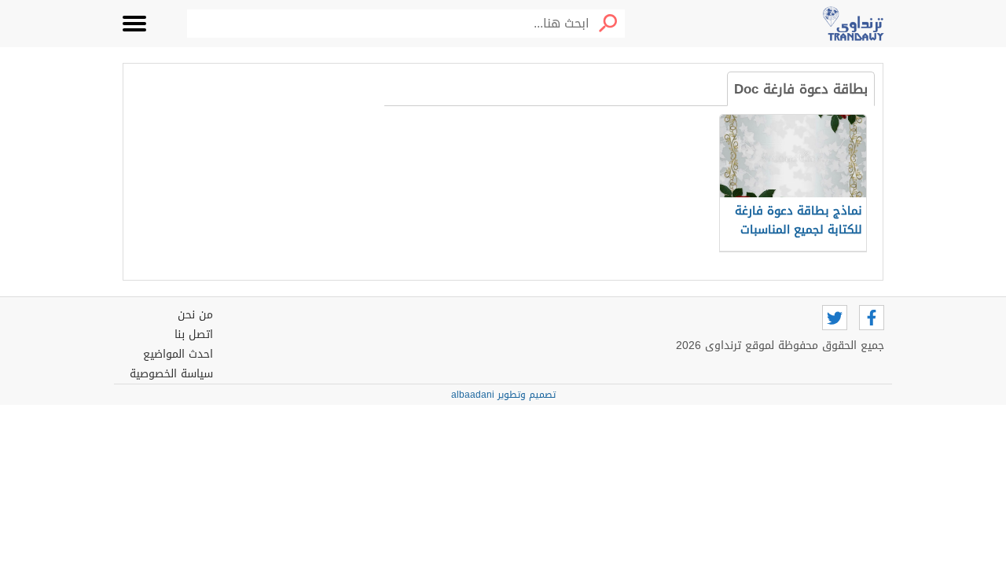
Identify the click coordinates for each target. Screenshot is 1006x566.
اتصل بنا (193, 334)
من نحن (195, 315)
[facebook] (871, 317)
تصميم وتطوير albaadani (503, 394)
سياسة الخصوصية (171, 374)
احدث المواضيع (178, 354)
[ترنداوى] (853, 23)
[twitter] (834, 317)
